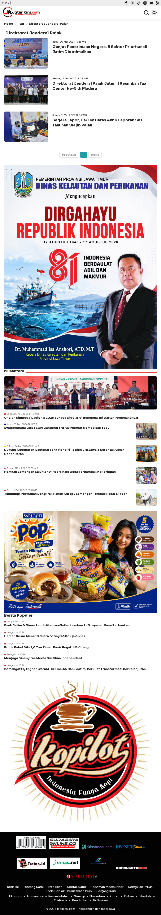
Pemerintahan (58, 896)
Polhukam (100, 900)
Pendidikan (80, 900)
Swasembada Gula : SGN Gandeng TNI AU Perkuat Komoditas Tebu (56, 428)
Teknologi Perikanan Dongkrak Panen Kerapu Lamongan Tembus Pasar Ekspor (65, 494)
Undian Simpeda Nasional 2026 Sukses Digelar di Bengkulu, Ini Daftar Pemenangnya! (71, 418)
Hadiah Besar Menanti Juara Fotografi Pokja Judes (44, 636)
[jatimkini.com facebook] (126, 3)
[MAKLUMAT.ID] (81, 877)
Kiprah (114, 896)
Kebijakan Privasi (140, 887)
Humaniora (35, 896)
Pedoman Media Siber (106, 887)
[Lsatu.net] (98, 861)
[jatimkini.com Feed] (157, 3)
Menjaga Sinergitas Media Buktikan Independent (43, 658)
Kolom (129, 896)
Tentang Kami (33, 887)
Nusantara (97, 896)
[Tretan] (32, 863)
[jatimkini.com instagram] (144, 3)
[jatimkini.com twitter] (132, 3)
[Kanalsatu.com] (131, 868)
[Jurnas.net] (65, 863)
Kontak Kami (76, 887)
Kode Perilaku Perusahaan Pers (69, 891)
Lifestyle (145, 896)
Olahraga (60, 900)
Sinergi (79, 896)
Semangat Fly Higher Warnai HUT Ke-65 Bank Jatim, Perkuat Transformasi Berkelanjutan (75, 669)
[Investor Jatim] (130, 847)
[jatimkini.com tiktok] (138, 3)
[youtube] (151, 3)
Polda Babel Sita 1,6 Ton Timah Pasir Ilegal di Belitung (46, 647)
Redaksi (13, 887)
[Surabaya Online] (64, 843)
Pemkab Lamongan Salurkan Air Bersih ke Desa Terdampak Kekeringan (60, 472)
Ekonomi (15, 896)
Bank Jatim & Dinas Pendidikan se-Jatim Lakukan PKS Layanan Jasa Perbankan (67, 625)
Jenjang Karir (106, 891)
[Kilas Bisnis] (97, 847)
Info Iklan (55, 887)
